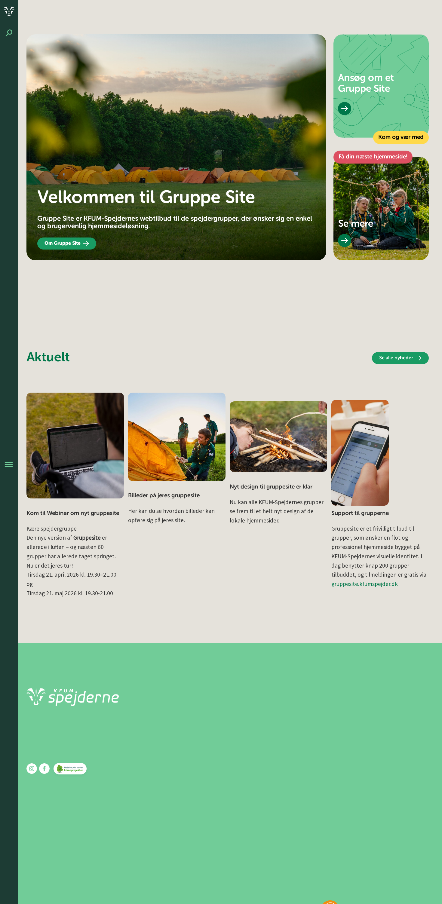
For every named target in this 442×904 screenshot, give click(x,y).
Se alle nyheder (396, 358)
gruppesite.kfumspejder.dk (364, 583)
